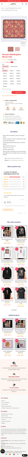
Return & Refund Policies (6, 417)
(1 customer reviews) (12, 59)
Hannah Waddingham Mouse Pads (9, 10)
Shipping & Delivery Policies (7, 414)
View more (14, 310)
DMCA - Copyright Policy (6, 406)
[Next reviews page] (25, 213)
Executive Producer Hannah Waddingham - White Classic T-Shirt (21, 302)
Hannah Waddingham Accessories (13, 8)
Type (3, 64)
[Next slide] (25, 29)
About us (3, 400)
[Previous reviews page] (18, 213)
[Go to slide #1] (10, 49)
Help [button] (25, 455)
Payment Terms (4, 415)
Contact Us (3, 419)
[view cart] (26, 4)
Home (2, 8)
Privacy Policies (4, 404)
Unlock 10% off (2, 451)
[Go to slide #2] (17, 49)
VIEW (7, 236)
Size (3, 68)
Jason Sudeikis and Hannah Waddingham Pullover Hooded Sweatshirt (21, 240)
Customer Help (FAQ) (5, 421)
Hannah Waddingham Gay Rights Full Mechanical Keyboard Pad (20, 332)
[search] (22, 4)
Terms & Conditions (5, 402)
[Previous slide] (3, 29)
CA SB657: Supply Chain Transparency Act (10, 408)
